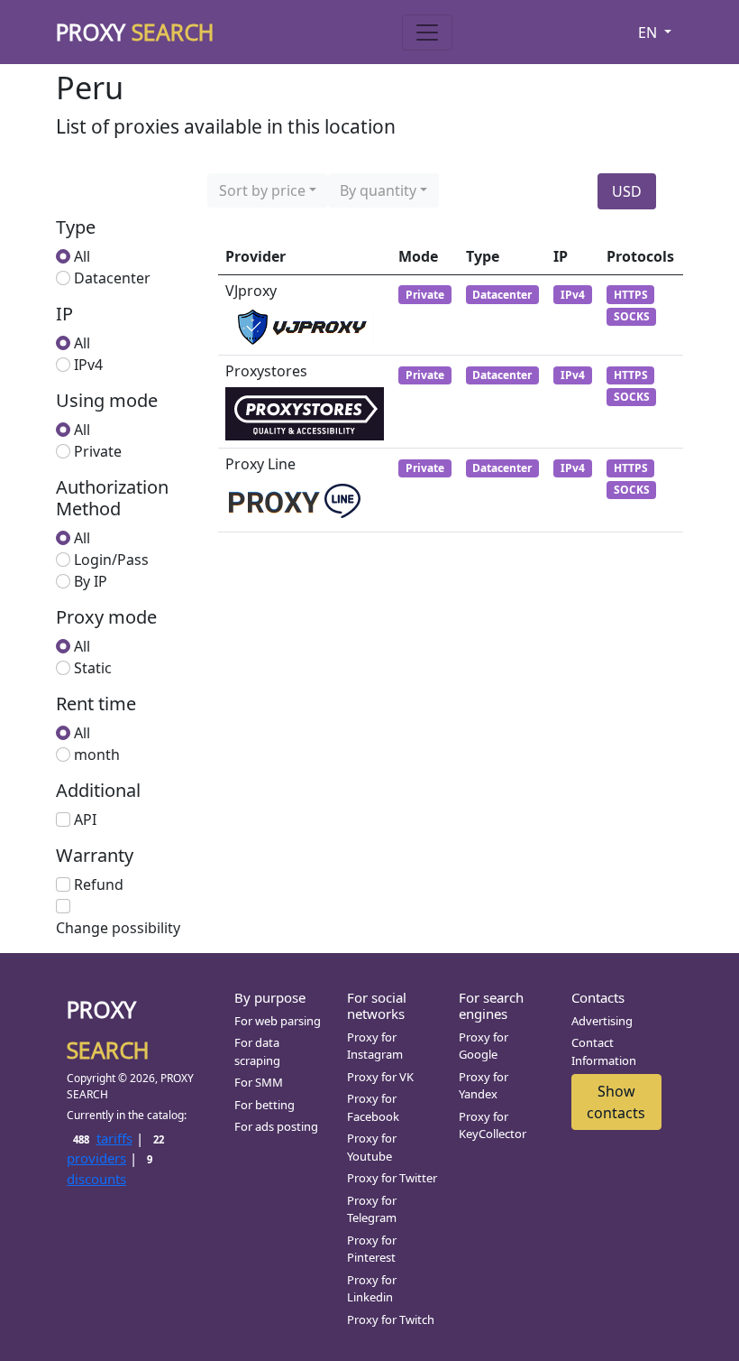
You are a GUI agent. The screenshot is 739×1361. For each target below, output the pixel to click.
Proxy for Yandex (483, 1086)
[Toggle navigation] (427, 32)
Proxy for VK (380, 1077)
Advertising (602, 1021)
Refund (98, 884)
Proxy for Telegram (372, 1209)
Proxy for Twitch (390, 1319)
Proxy (135, 31)
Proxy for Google (483, 1046)
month (97, 754)
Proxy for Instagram (375, 1046)
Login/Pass (111, 559)
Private (98, 451)
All (82, 256)
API (85, 819)
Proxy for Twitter (392, 1178)
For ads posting (276, 1126)
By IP (90, 581)
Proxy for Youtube (372, 1147)
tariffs (102, 1138)
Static (93, 668)
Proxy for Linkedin (372, 1289)
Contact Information (603, 1051)
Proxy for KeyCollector (492, 1125)
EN (649, 32)
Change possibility (118, 928)
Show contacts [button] (616, 1102)
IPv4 (88, 365)
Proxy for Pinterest (372, 1249)
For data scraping (257, 1051)
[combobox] (267, 190)
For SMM (258, 1082)
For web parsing (277, 1021)
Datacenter (112, 278)
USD (627, 191)
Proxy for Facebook (373, 1107)
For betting (264, 1105)
